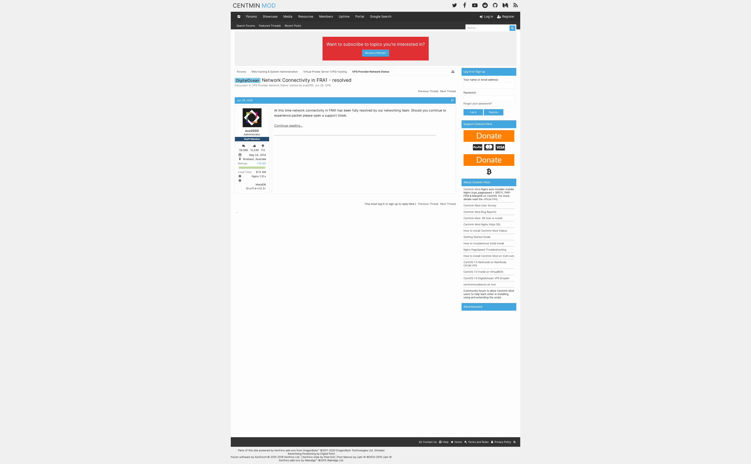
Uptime (344, 16)
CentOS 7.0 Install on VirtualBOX (483, 271)
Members (326, 16)
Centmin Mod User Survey (480, 205)
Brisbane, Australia (254, 159)
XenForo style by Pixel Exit (318, 457)
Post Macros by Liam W (364, 457)
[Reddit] (485, 4)
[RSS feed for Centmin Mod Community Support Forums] (514, 442)
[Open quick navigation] (239, 17)
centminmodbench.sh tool (480, 284)
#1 (452, 100)
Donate (489, 136)
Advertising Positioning (302, 453)
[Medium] (505, 4)
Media (287, 16)
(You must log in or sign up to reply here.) (390, 203)
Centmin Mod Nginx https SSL (482, 224)
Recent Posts (293, 25)
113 (263, 149)
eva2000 (308, 85)
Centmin (254, 5)
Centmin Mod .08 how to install (483, 218)
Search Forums (246, 25)
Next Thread (448, 91)
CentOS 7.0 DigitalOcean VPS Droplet (486, 278)
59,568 (243, 149)
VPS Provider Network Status (270, 85)
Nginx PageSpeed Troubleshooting (485, 249)
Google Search (380, 16)
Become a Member (375, 53)
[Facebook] (464, 4)
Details (379, 450)
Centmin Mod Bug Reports (480, 211)
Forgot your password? (478, 103)
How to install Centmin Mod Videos (485, 230)
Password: (470, 92)
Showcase (270, 16)
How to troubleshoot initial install (484, 243)
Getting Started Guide (477, 236)
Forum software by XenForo (265, 457)
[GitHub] (495, 4)
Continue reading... (288, 126)
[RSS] (515, 4)
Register (493, 112)
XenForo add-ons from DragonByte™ (296, 450)
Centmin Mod (472, 189)
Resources (305, 16)
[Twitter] (454, 4)
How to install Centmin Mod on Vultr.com (489, 255)
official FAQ (490, 199)
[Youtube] (475, 4)
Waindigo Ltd (335, 460)
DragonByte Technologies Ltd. (355, 450)
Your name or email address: (481, 79)
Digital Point (327, 453)
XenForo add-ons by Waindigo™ (298, 460)
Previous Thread (428, 91)
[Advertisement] (303, 161)
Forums (251, 16)
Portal (359, 16)
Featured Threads (270, 25)
